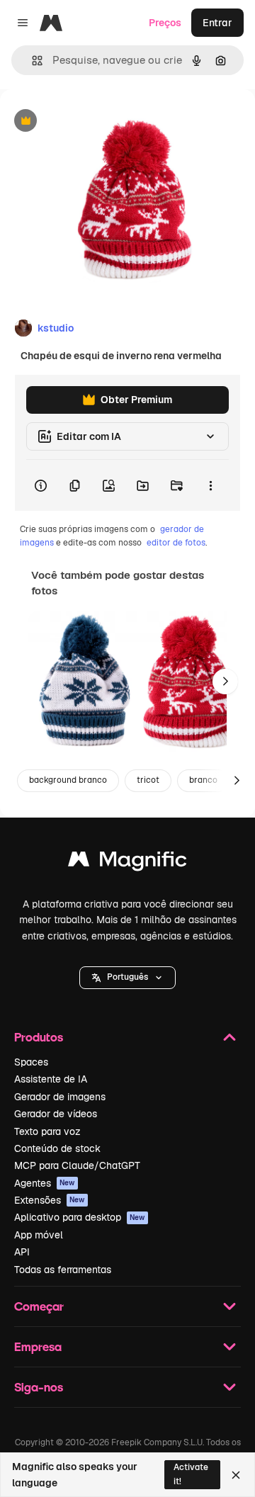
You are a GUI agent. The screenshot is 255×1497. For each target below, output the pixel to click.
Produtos (38, 1036)
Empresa (38, 1346)
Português (127, 977)
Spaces (31, 1062)
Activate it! (191, 1474)
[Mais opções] (210, 485)
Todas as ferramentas (62, 1269)
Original (90, 121)
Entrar (217, 22)
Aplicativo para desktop (79, 1217)
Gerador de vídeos (55, 1113)
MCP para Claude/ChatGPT (77, 1165)
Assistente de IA (50, 1079)
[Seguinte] (225, 681)
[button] (127, 977)
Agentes (44, 1183)
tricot (148, 780)
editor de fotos (176, 542)
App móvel (38, 1234)
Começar (39, 1306)
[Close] (236, 1475)
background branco (68, 780)
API (22, 1251)
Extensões (49, 1200)
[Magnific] (127, 863)
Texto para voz (47, 1131)
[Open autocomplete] (31, 60)
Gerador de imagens (60, 1096)
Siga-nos (38, 1386)
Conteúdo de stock (57, 1148)
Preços (165, 22)
